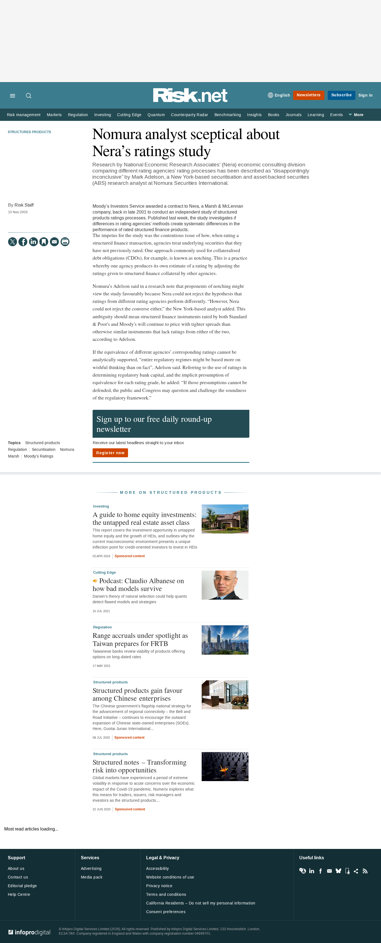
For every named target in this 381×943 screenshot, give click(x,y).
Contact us (18, 877)
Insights (254, 115)
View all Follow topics (302, 871)
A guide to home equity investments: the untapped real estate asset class (145, 518)
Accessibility (157, 868)
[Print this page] (65, 241)
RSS (365, 871)
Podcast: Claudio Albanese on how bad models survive (138, 584)
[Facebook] (22, 241)
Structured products (29, 132)
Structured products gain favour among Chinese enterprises (137, 694)
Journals (294, 115)
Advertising (91, 868)
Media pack (91, 877)
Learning (316, 115)
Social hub (356, 871)
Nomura (67, 449)
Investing (102, 115)
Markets (54, 115)
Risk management (24, 115)
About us (16, 868)
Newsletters (309, 95)
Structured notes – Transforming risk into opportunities (140, 766)
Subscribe (341, 95)
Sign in (365, 95)
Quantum (156, 115)
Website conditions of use (170, 877)
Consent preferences (165, 912)
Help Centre (19, 894)
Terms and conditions (166, 894)
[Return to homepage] (190, 101)
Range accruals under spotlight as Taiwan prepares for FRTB (140, 639)
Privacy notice (159, 886)
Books (273, 115)
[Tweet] (12, 241)
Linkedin (311, 871)
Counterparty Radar (189, 115)
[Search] (29, 96)
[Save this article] (43, 241)
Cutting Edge (129, 115)
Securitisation (44, 449)
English (282, 95)
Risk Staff (24, 205)
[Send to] (54, 241)
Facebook (320, 871)
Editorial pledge (22, 886)
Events (336, 115)
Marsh (13, 456)
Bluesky (338, 871)
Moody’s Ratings (38, 456)
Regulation (78, 115)
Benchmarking (227, 115)
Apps (347, 871)
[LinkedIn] (33, 241)
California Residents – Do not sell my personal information (200, 903)
